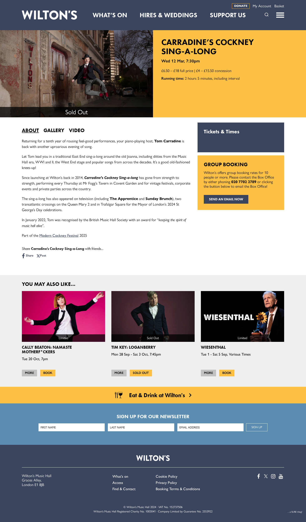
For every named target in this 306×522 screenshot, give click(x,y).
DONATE (240, 6)
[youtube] (280, 476)
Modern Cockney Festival (58, 235)
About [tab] (30, 130)
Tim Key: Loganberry (133, 347)
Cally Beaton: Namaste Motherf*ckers (47, 349)
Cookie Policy (166, 476)
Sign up (256, 427)
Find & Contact (124, 489)
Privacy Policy (166, 482)
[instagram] (272, 476)
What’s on (120, 476)
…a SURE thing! (294, 512)
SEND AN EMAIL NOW (226, 199)
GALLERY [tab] (54, 130)
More (29, 373)
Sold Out (141, 373)
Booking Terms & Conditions (178, 489)
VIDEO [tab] (77, 130)
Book (47, 373)
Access (117, 482)
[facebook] (257, 476)
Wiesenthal (213, 347)
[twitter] (265, 476)
